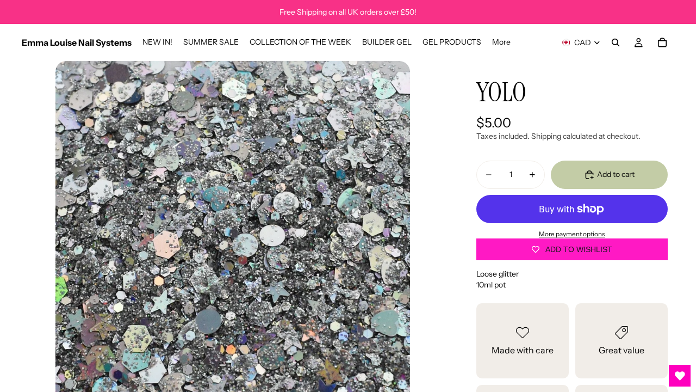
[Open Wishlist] (680, 376)
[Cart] (662, 42)
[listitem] (501, 42)
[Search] (615, 42)
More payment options (572, 234)
